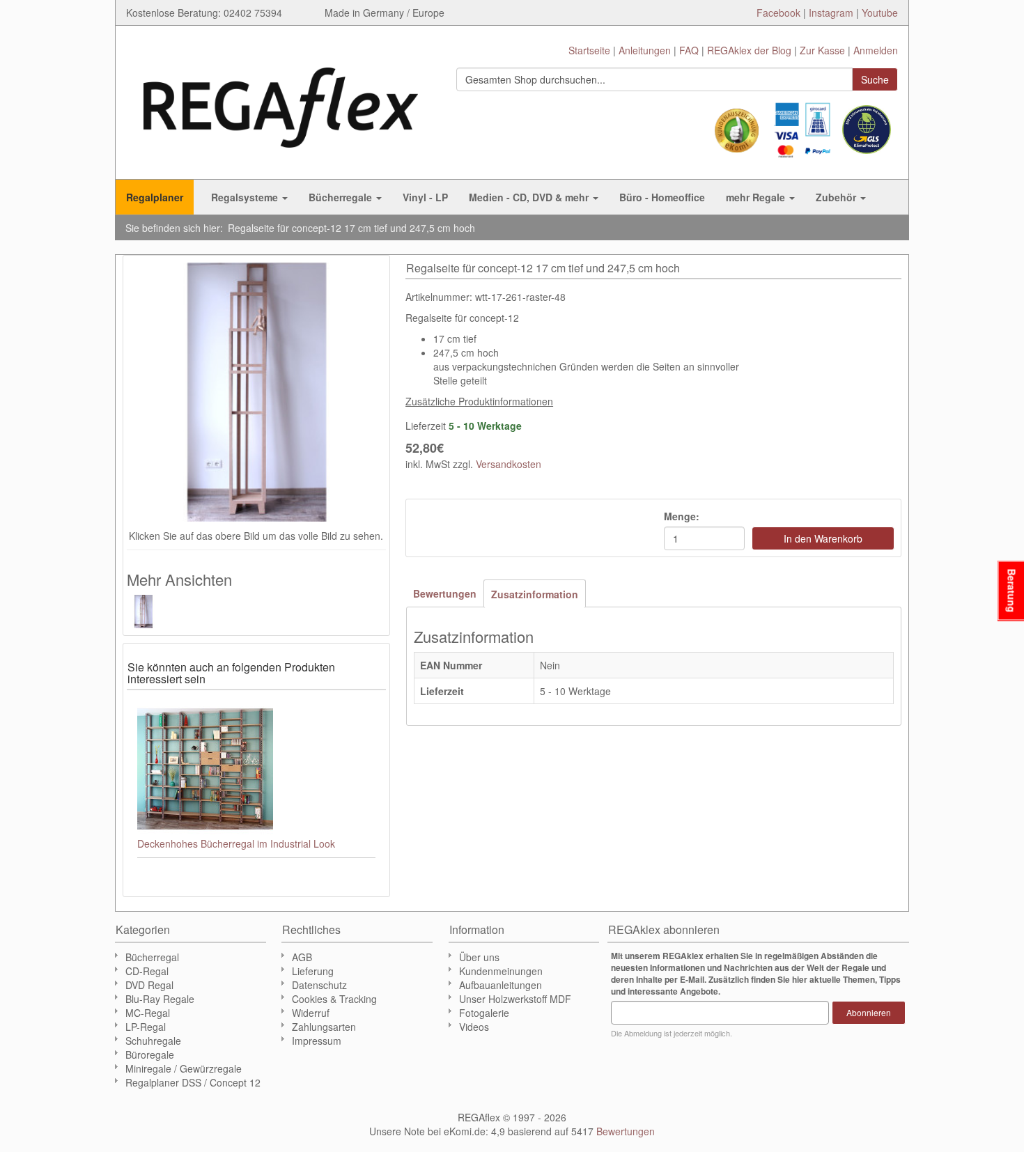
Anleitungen (645, 50)
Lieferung (313, 971)
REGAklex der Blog (749, 50)
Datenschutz (319, 985)
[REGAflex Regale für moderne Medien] (281, 101)
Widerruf (310, 1013)
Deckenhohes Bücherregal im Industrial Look (236, 843)
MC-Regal (147, 1013)
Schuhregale (153, 1041)
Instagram (831, 13)
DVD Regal (149, 985)
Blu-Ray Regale (159, 999)
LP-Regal (145, 1027)
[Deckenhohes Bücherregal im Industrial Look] (256, 768)
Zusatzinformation (534, 594)
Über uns (479, 957)
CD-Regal (147, 971)
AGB (302, 957)
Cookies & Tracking (334, 999)
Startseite (589, 50)
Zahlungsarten (324, 1027)
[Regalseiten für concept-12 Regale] (151, 611)
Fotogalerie (484, 1013)
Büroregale (149, 1054)
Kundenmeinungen (501, 971)
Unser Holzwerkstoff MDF (515, 999)
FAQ (689, 50)
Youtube (880, 13)
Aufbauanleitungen (500, 985)
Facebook (778, 13)
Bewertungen (444, 593)
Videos (474, 1027)
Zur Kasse (822, 50)
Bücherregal (152, 957)
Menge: (681, 516)
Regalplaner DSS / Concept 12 (193, 1082)
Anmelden (875, 50)
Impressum (316, 1041)
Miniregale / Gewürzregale (183, 1068)
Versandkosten (508, 464)
